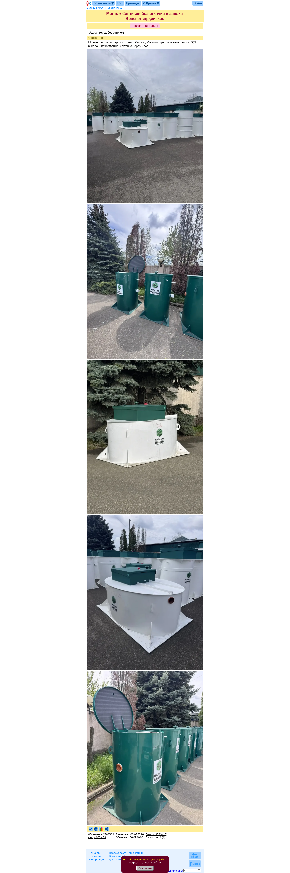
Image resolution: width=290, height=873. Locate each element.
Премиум (132, 3)
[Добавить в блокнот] (91, 829)
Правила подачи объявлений (126, 852)
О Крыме (151, 3)
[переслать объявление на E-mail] (96, 829)
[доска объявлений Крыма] (88, 3)
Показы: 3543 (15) (156, 834)
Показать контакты (145, 25)
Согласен (145, 868)
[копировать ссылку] (107, 829)
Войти (198, 3)
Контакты (94, 852)
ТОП (120, 3)
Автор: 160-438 (97, 837)
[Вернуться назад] (195, 855)
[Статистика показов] (101, 829)
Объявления (104, 3)
